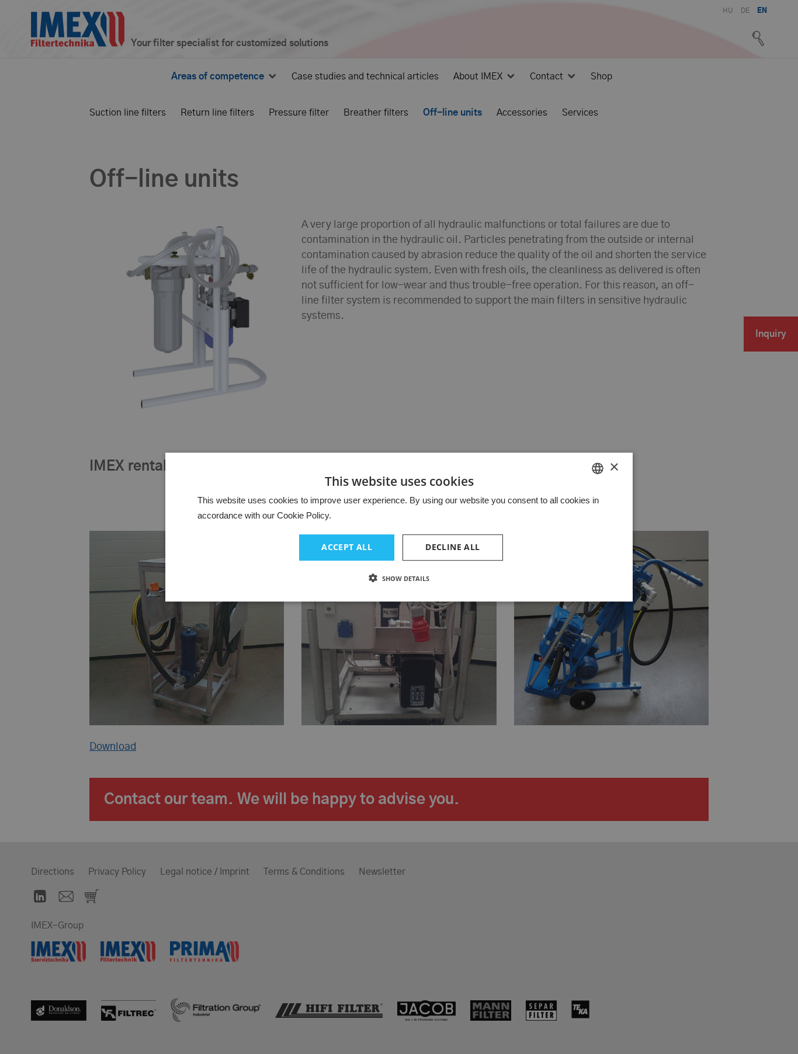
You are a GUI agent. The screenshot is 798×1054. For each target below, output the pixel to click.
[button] (399, 578)
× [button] (613, 467)
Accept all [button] (346, 547)
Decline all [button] (452, 547)
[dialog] (399, 527)
